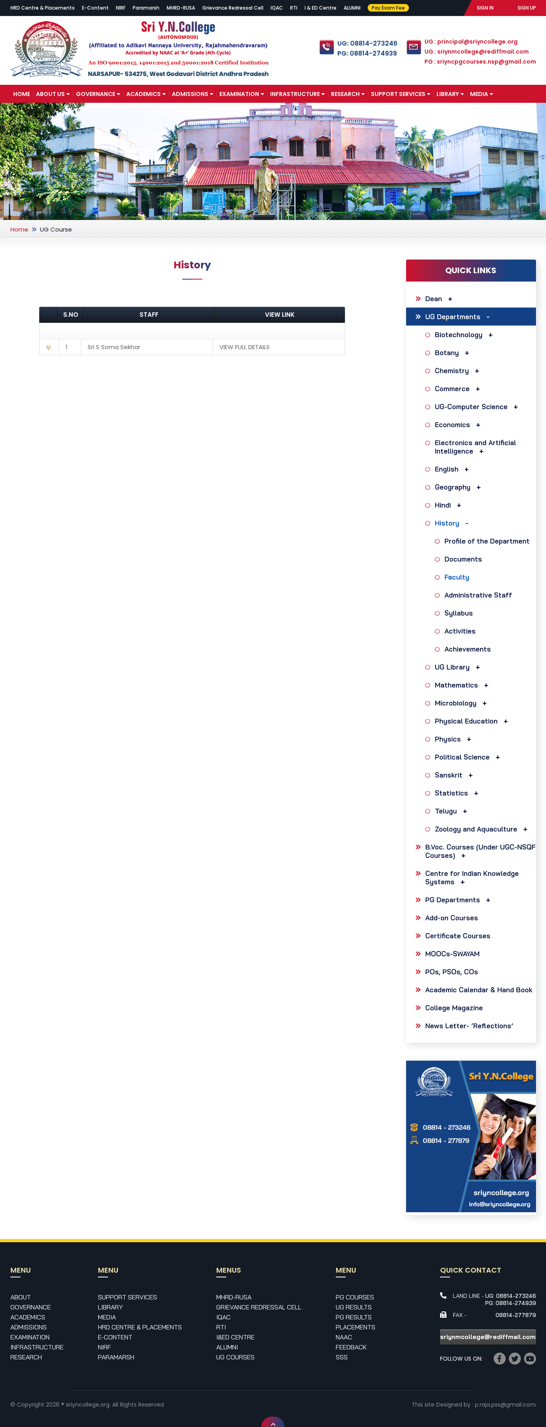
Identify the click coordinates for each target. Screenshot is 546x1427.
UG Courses (235, 1357)
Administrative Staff (478, 595)
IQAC (277, 7)
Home (21, 94)
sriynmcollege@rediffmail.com (488, 1337)
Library (447, 94)
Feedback (351, 1347)
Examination (239, 94)
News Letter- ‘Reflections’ (469, 1025)
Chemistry (452, 370)
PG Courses (355, 1297)
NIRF (121, 7)
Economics (452, 424)
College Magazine (454, 1007)
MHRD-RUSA (181, 7)
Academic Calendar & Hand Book (478, 989)
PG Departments (452, 899)
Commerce (452, 388)
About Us (50, 94)
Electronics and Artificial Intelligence (475, 446)
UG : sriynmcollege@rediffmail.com (476, 51)
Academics (143, 94)
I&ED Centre (235, 1337)
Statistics (451, 793)
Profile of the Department (487, 541)
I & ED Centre (321, 7)
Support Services (398, 94)
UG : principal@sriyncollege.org (471, 41)
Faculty (456, 577)
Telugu (446, 811)
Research (345, 94)
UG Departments (452, 316)
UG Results (354, 1307)
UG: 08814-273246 (367, 43)
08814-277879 (516, 1315)
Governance (95, 94)
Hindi (443, 505)
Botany (447, 352)
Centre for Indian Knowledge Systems (472, 877)
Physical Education (466, 721)
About (20, 1297)
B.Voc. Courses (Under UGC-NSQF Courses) (480, 851)
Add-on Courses (451, 917)
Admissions (190, 94)
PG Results (354, 1317)
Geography (452, 487)
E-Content (95, 7)
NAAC (344, 1337)
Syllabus (458, 613)
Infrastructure (295, 94)
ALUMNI (352, 7)
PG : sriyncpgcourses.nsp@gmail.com (480, 61)
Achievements (467, 649)
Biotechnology (458, 334)
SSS (342, 1357)
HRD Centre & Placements (42, 7)
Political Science (462, 757)
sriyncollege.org (88, 1405)
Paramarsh (146, 7)
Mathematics (456, 685)
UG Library (452, 667)
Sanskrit (448, 775)
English (446, 469)
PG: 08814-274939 (367, 53)
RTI (293, 7)
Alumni (227, 1347)
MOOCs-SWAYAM (452, 953)
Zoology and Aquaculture (476, 829)
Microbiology (455, 703)
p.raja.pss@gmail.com (505, 1405)
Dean (433, 298)
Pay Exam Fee (388, 7)
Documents (463, 559)
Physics (448, 739)
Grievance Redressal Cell (232, 7)
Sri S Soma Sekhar (114, 347)
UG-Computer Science (471, 406)
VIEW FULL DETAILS (244, 347)
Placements (355, 1327)
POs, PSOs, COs (451, 971)
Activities (460, 631)
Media (479, 94)
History (447, 523)
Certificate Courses (457, 935)
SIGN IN (485, 7)
